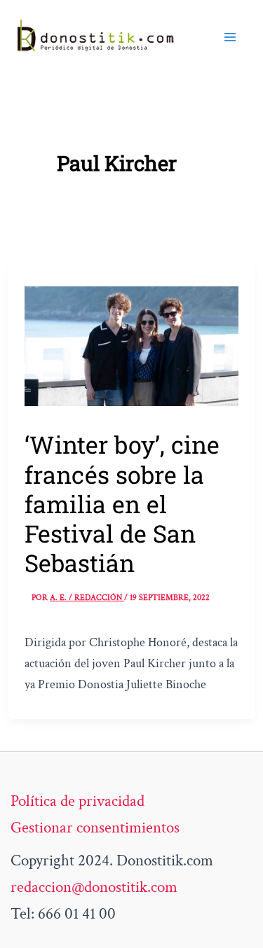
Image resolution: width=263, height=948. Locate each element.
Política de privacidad (77, 800)
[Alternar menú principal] (230, 36)
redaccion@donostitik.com (94, 887)
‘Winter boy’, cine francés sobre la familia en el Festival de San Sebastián (122, 503)
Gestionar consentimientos (95, 827)
